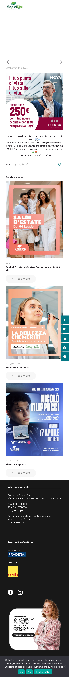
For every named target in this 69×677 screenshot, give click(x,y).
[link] (34, 624)
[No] (64, 666)
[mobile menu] (64, 5)
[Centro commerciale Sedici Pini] (15, 5)
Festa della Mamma (18, 367)
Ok (21, 672)
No (29, 672)
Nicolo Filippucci (16, 464)
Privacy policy (43, 672)
